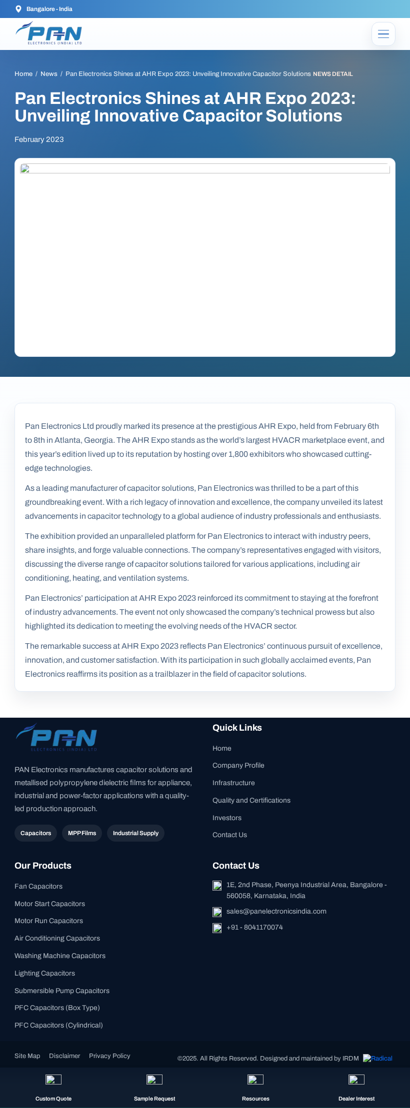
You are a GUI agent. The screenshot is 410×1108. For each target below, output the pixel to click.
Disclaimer (64, 1056)
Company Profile (238, 765)
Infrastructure (233, 783)
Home (23, 73)
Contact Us (229, 835)
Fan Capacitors (38, 886)
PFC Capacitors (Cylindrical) (58, 1025)
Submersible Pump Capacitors (62, 991)
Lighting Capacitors (44, 973)
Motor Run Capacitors (48, 921)
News (49, 73)
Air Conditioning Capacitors (57, 938)
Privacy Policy (109, 1056)
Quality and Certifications (251, 800)
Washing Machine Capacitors (60, 956)
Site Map (27, 1056)
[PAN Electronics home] (50, 33)
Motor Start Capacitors (49, 904)
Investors (227, 818)
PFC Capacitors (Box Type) (57, 1008)
